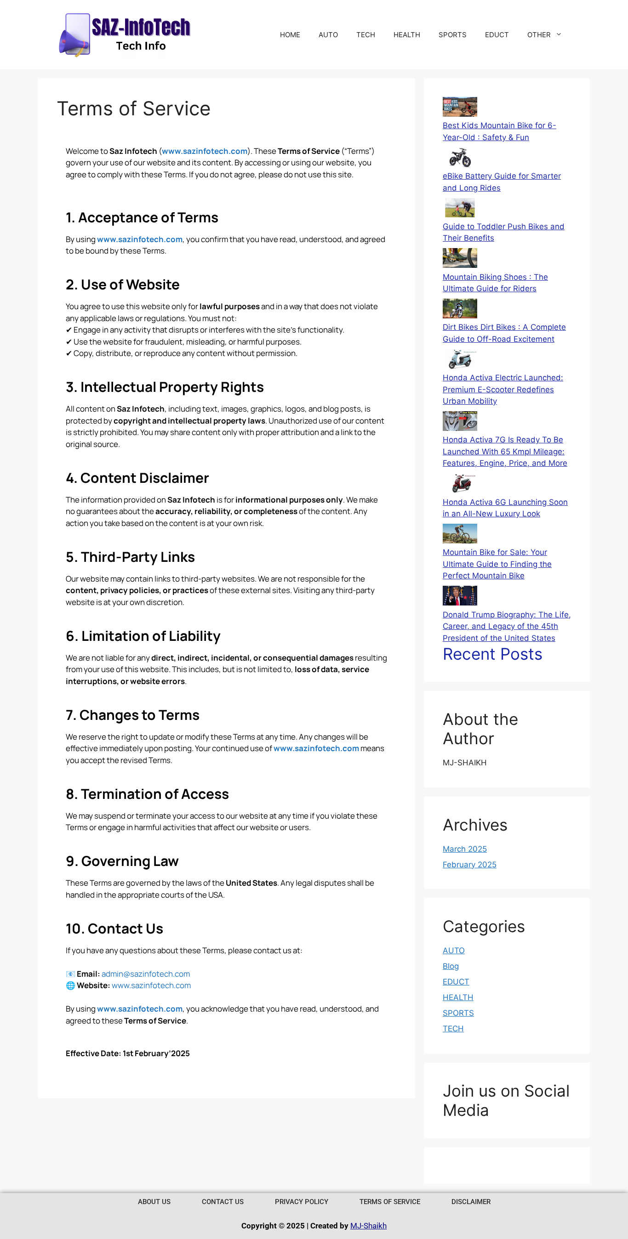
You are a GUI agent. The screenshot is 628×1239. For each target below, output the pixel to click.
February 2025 (470, 864)
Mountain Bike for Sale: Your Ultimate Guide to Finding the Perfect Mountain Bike (497, 564)
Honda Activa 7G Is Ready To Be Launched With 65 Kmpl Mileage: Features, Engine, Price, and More (505, 451)
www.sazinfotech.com (204, 151)
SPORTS (453, 34)
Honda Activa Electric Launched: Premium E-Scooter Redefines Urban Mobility (503, 389)
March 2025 (465, 849)
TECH (365, 34)
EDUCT (497, 34)
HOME (290, 34)
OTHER (539, 34)
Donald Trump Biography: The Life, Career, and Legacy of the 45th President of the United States (507, 626)
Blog (451, 966)
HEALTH (407, 34)
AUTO (328, 34)
